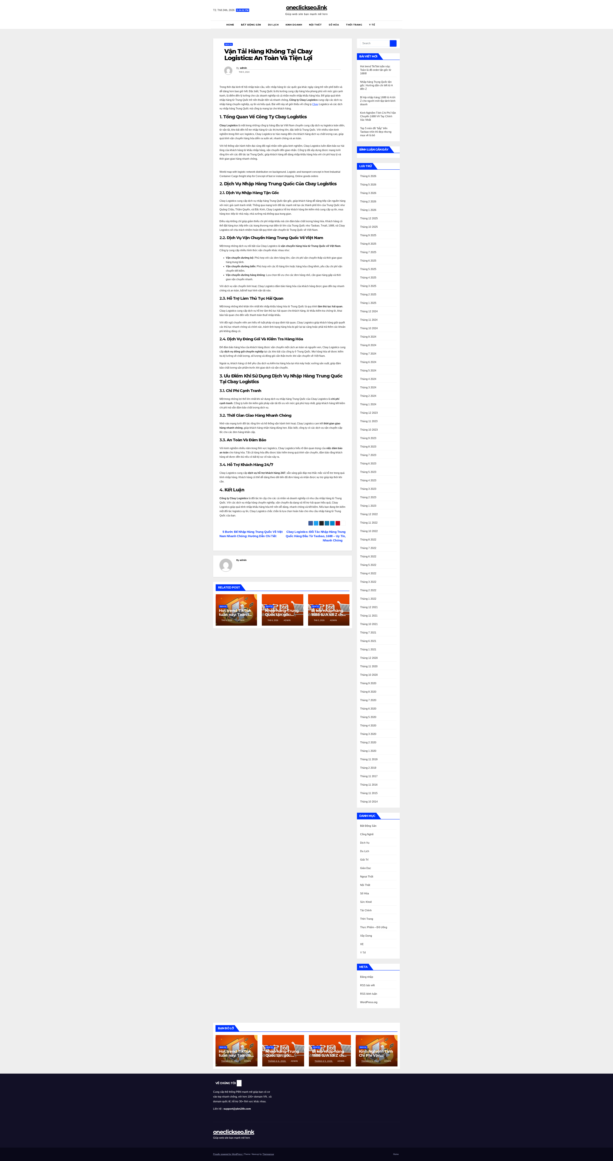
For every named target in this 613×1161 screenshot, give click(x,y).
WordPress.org (369, 1002)
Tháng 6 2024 (368, 362)
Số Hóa (334, 24)
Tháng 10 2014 (369, 801)
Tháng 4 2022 (368, 573)
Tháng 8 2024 (368, 345)
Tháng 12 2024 (369, 311)
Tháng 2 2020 (368, 742)
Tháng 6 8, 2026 (230, 1061)
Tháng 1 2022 (368, 598)
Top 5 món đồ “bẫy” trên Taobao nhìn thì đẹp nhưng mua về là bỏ (375, 132)
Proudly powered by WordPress (228, 1154)
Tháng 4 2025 (368, 277)
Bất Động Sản (251, 24)
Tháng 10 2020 (369, 674)
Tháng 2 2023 (368, 497)
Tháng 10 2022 (369, 531)
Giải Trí (364, 859)
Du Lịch (273, 24)
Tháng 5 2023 (368, 472)
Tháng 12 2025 (369, 218)
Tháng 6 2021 (368, 641)
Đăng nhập (366, 977)
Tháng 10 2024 (369, 328)
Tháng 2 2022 (368, 590)
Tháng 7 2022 (368, 548)
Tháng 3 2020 (368, 734)
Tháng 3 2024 (368, 387)
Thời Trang (354, 24)
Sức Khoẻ (366, 902)
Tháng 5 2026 (368, 184)
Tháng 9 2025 (368, 235)
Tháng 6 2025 (368, 260)
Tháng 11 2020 (369, 666)
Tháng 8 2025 (368, 243)
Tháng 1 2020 (368, 751)
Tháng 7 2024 (368, 353)
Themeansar (268, 1154)
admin (243, 68)
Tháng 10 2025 (369, 227)
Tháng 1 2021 (368, 649)
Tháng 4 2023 (368, 480)
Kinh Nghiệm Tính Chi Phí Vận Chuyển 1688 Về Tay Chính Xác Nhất (378, 116)
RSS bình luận (368, 993)
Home (230, 24)
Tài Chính (366, 910)
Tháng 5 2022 (368, 565)
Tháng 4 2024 (368, 379)
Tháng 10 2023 (369, 429)
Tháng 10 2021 (369, 624)
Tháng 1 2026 (368, 210)
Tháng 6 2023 (368, 463)
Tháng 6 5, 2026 (324, 1061)
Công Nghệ (367, 834)
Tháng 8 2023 (368, 446)
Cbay (315, 104)
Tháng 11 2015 (369, 793)
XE (362, 944)
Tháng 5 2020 (368, 717)
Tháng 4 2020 (368, 725)
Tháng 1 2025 (368, 303)
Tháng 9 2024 (368, 336)
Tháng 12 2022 (369, 514)
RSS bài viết (367, 985)
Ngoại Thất (366, 876)
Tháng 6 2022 (368, 556)
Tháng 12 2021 (369, 607)
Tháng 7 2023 (368, 455)
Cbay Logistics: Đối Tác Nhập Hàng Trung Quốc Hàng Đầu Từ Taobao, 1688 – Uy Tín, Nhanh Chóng (316, 536)
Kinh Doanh (294, 24)
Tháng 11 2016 (369, 784)
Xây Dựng (366, 935)
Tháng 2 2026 (368, 201)
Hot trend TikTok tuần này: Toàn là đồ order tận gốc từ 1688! (375, 70)
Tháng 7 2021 (368, 632)
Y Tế (372, 24)
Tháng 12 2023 (369, 412)
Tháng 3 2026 (368, 193)
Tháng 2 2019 (368, 767)
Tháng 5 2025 (368, 269)
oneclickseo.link (306, 7)
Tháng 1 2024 (368, 404)
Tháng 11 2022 (369, 522)
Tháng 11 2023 (369, 421)
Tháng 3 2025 (368, 286)
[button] (399, 24)
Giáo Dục (365, 868)
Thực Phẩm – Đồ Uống (373, 927)
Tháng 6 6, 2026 (277, 1061)
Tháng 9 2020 (368, 683)
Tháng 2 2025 (368, 294)
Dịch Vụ (228, 44)
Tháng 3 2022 (368, 581)
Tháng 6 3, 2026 (370, 1061)
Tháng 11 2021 (369, 615)
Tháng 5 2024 (368, 370)
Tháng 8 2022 (368, 539)
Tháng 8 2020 (368, 691)
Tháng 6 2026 (368, 176)
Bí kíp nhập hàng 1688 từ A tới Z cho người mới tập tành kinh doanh (377, 101)
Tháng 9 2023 (368, 438)
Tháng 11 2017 (369, 776)
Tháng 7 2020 (368, 700)
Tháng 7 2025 (368, 252)
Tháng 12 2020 (369, 658)
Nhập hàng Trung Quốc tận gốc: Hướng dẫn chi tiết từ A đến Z (376, 85)
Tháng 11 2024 (369, 319)
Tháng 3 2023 (368, 489)
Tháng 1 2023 (368, 505)
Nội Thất (315, 24)
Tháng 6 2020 (368, 708)
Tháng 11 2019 (369, 759)
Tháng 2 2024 (368, 396)
